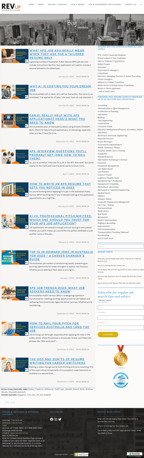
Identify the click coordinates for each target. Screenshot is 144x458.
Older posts (9, 402)
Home (31, 4)
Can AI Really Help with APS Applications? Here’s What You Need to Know (57, 119)
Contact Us (130, 4)
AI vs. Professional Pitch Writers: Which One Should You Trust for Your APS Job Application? (61, 219)
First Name (101, 312)
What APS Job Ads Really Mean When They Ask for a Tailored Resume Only (57, 54)
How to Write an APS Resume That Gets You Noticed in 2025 (60, 185)
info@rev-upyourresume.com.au (15, 433)
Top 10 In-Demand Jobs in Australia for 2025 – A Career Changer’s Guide (61, 255)
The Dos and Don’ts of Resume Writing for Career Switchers (58, 361)
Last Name (101, 322)
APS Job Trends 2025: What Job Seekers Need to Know (57, 289)
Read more (82, 77)
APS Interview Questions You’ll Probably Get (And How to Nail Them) (58, 154)
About (41, 4)
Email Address (103, 302)
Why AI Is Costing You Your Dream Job (111, 265)
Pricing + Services (57, 4)
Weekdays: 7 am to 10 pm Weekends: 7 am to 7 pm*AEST (12, 422)
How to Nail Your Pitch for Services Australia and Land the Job (59, 327)
